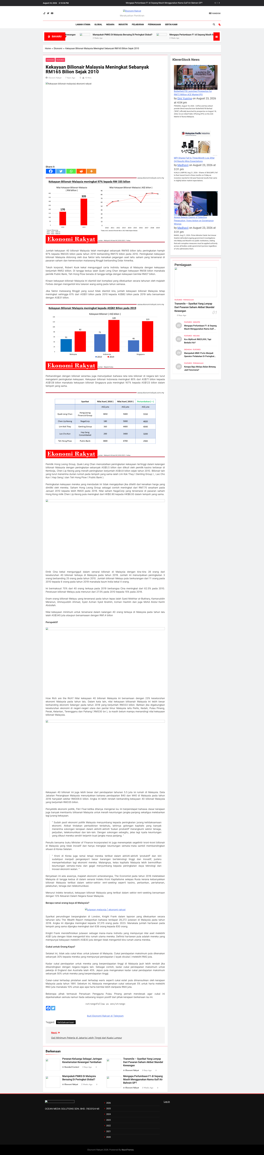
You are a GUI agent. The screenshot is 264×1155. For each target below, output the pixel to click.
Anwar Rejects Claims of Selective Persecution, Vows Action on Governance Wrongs (194, 220)
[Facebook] (51, 171)
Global (98, 24)
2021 (108, 1131)
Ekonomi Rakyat (55, 77)
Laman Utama (83, 24)
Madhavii (183, 165)
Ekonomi (50, 60)
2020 (108, 1137)
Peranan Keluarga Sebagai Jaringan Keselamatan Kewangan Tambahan (170, 3)
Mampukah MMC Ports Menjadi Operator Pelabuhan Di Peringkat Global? (199, 356)
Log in (167, 1101)
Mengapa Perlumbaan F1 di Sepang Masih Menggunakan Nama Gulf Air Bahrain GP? (173, 34)
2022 (108, 1125)
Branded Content (71, 1067)
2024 (108, 1114)
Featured (60, 60)
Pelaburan (138, 24)
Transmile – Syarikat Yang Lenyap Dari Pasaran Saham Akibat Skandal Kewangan (143, 1062)
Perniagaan (154, 24)
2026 (108, 1103)
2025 (108, 1108)
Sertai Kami (171, 24)
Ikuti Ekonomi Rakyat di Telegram (105, 1015)
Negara (110, 24)
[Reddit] (81, 171)
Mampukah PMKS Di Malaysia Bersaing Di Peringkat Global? (84, 34)
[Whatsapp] (71, 171)
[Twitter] (61, 171)
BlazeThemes (128, 1150)
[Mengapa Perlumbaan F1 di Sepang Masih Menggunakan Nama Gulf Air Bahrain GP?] (123, 36)
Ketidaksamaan (65, 1022)
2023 (108, 1120)
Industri (123, 24)
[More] (91, 171)
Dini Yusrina (184, 98)
